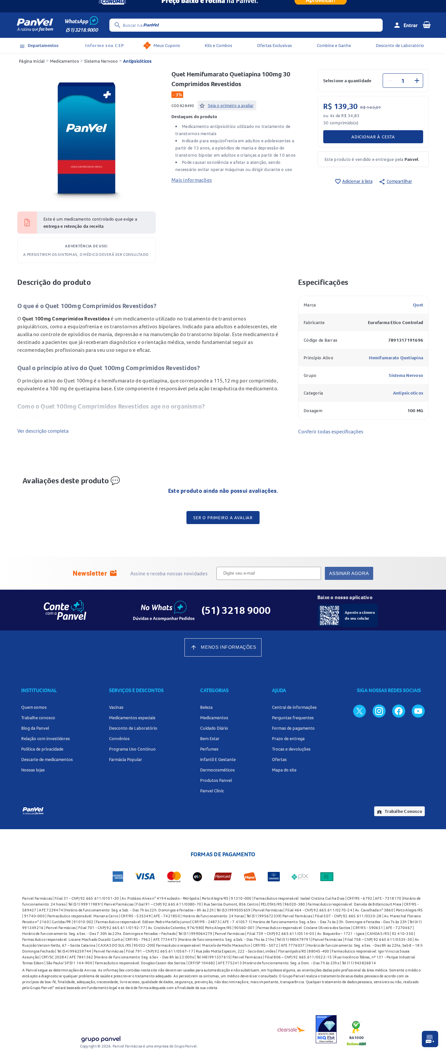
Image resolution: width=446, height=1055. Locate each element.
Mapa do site (284, 770)
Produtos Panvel (216, 780)
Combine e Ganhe (334, 45)
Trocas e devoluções (291, 749)
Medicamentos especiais (132, 718)
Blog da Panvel (35, 728)
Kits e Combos (218, 45)
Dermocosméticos (217, 770)
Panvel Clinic (212, 791)
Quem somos (34, 707)
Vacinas (116, 707)
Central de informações (294, 707)
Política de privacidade (42, 749)
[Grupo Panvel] (100, 1038)
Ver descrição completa (43, 430)
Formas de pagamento (293, 728)
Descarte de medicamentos (47, 759)
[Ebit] (326, 1029)
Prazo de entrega (288, 738)
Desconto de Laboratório (400, 45)
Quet (418, 305)
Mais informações (191, 180)
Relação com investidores (45, 738)
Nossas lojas (33, 770)
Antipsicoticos (408, 393)
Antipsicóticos (137, 61)
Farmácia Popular (125, 759)
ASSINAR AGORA (349, 573)
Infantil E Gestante (218, 759)
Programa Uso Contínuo (132, 749)
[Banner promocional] (223, 6)
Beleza (206, 707)
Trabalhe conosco (38, 718)
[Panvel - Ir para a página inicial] (35, 25)
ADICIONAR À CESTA (373, 137)
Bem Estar (209, 738)
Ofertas (279, 759)
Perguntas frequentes (293, 718)
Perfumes (209, 749)
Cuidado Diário (214, 728)
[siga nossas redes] (359, 711)
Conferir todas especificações (330, 431)
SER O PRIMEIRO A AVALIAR (223, 517)
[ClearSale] (292, 1029)
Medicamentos (64, 61)
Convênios (119, 738)
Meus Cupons (166, 45)
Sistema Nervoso (101, 61)
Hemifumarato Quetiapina (396, 358)
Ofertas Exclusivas (274, 45)
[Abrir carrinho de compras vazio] (427, 24)
